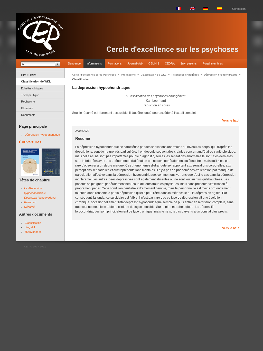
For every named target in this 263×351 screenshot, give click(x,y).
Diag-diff (30, 227)
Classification (33, 222)
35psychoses (33, 231)
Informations (94, 63)
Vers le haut (230, 120)
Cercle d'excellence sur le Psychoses (94, 74)
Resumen (30, 202)
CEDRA (170, 63)
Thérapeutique (30, 95)
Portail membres (213, 63)
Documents (28, 114)
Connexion (239, 8)
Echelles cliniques (32, 88)
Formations (115, 63)
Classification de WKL (36, 81)
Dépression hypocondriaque (42, 134)
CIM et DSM (28, 75)
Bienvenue (74, 63)
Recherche (28, 101)
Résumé (29, 206)
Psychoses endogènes (185, 74)
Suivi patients (188, 63)
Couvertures (30, 142)
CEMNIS (153, 63)
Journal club (135, 63)
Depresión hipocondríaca (39, 197)
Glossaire (27, 108)
